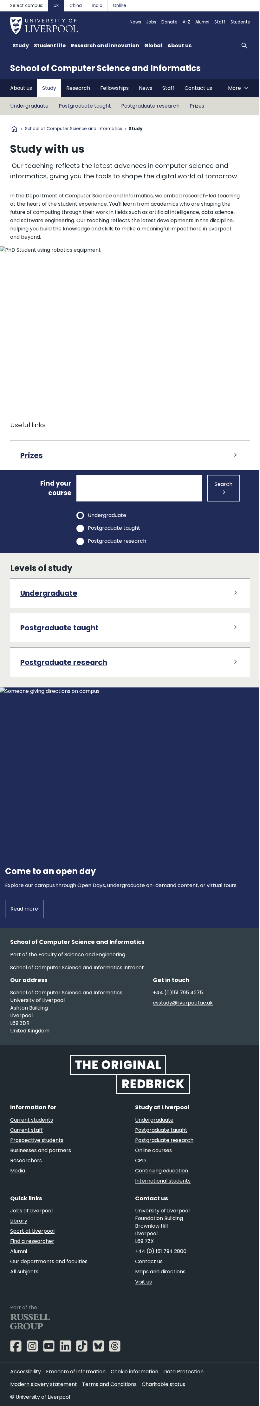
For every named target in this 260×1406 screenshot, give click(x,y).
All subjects (24, 1271)
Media (17, 1170)
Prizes (197, 105)
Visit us (143, 1281)
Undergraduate (29, 105)
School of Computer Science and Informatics (105, 68)
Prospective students (36, 1140)
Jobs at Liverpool (31, 1210)
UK (56, 6)
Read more (24, 908)
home (14, 129)
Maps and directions (160, 1271)
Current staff (26, 1130)
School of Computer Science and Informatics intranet (77, 967)
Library (18, 1220)
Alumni (202, 22)
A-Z (186, 22)
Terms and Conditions (109, 1384)
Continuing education (161, 1170)
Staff (219, 22)
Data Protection (183, 1371)
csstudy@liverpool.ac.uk (183, 1002)
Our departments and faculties (49, 1261)
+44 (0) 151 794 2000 (160, 1251)
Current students (31, 1120)
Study (49, 88)
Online (119, 6)
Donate (169, 22)
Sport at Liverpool (32, 1231)
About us (21, 88)
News (135, 22)
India (97, 6)
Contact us (198, 88)
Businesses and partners (40, 1150)
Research (78, 88)
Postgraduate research (150, 105)
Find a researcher (32, 1241)
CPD (140, 1160)
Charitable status (163, 1384)
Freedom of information (76, 1371)
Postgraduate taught (85, 105)
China (75, 6)
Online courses (153, 1150)
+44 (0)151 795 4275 (178, 992)
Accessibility (25, 1371)
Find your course (55, 488)
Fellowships (114, 88)
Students (240, 22)
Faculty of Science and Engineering (81, 954)
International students (163, 1180)
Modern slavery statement (43, 1384)
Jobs (151, 22)
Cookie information (134, 1371)
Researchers (26, 1160)
